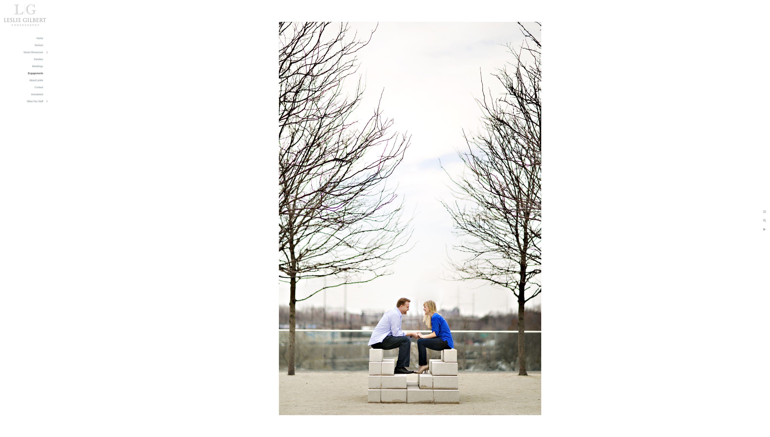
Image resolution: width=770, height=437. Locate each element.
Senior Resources (33, 52)
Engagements (35, 73)
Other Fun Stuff (35, 101)
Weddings (37, 66)
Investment (37, 94)
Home (39, 38)
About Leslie (36, 80)
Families (38, 59)
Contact (39, 87)
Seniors (39, 45)
